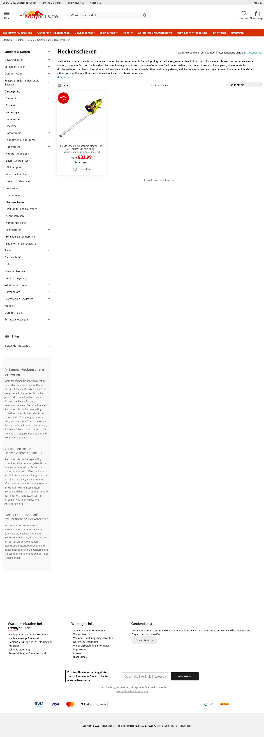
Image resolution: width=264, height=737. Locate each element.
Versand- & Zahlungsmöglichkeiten (93, 638)
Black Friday (80, 657)
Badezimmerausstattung (17, 32)
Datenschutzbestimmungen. (132, 691)
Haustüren (237, 32)
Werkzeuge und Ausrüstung (155, 32)
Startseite (7, 39)
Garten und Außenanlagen (53, 32)
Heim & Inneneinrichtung (192, 32)
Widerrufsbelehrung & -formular (91, 645)
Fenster (128, 32)
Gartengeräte (254, 52)
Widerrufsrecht (81, 634)
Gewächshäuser (84, 32)
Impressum (79, 649)
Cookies (77, 653)
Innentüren (219, 32)
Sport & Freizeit (108, 32)
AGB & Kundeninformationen (89, 630)
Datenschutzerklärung (86, 641)
